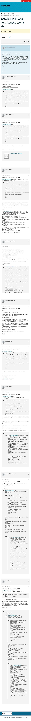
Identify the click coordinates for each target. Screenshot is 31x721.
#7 (28, 347)
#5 (28, 246)
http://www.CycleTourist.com (16, 153)
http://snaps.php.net (8, 211)
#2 (28, 82)
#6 (28, 306)
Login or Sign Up (25, 1)
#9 (28, 479)
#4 (28, 175)
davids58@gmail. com (6, 89)
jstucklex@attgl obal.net (6, 378)
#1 (28, 52)
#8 (28, 392)
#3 (28, 120)
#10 (28, 586)
